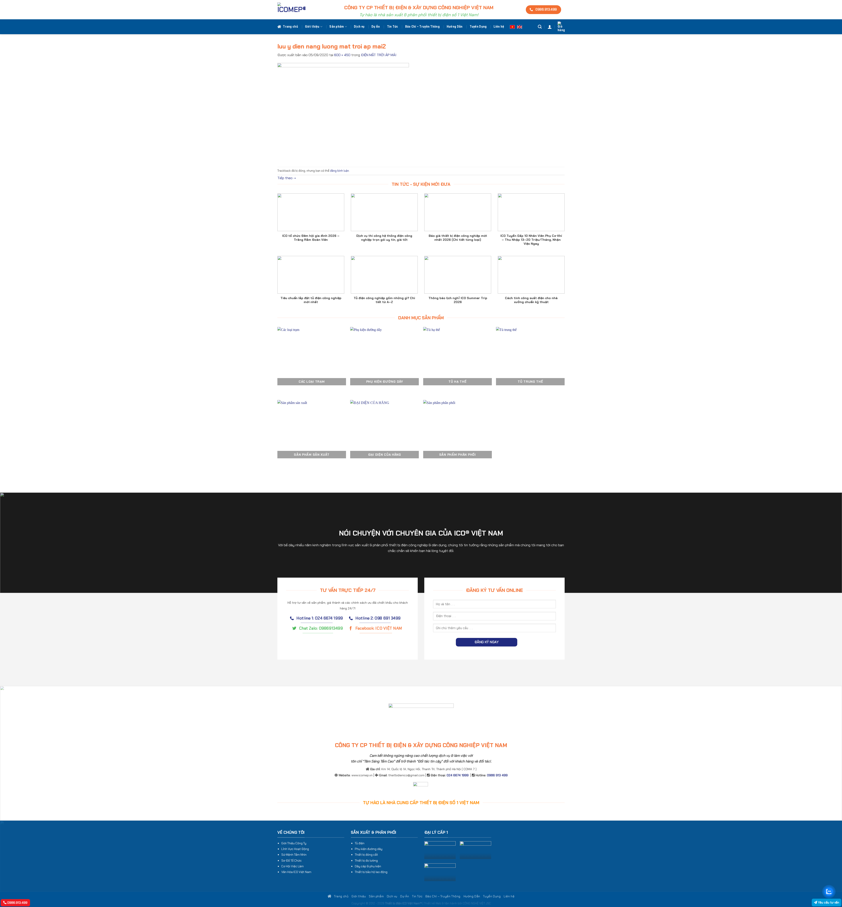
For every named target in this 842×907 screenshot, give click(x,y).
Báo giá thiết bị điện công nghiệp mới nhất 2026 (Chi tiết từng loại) (458, 238)
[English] (519, 27)
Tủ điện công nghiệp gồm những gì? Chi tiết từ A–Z (384, 300)
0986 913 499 (497, 775)
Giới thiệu (312, 27)
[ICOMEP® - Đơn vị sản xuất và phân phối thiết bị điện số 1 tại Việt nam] (291, 9)
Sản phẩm (336, 27)
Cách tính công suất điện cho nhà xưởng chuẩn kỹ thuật (531, 300)
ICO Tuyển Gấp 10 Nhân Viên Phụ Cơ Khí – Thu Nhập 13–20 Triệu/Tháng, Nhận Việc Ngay (531, 240)
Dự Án (375, 27)
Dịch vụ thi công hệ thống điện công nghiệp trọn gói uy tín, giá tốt (384, 238)
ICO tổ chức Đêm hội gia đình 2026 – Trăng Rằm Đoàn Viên (310, 238)
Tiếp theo (286, 178)
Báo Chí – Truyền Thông (422, 27)
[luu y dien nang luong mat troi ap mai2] (343, 112)
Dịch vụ (359, 27)
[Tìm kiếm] (540, 26)
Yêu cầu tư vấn (828, 902)
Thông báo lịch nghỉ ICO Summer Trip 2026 (457, 300)
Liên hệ (499, 27)
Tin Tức (392, 27)
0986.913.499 (16, 903)
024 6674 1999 (458, 775)
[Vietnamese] (512, 27)
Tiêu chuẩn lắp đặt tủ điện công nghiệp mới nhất (310, 300)
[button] (550, 27)
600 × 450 (342, 55)
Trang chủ (290, 27)
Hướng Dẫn (455, 27)
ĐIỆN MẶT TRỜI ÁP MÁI (378, 55)
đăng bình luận (339, 171)
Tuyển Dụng (478, 27)
